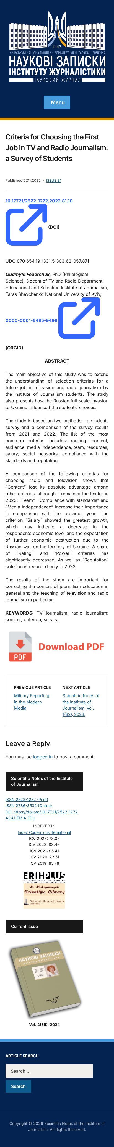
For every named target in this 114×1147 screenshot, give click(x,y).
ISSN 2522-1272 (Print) (27, 799)
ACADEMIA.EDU (20, 818)
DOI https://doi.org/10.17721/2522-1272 (42, 812)
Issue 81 (53, 180)
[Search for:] (57, 1071)
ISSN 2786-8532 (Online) (29, 805)
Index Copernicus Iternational (44, 832)
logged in (43, 757)
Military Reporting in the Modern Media (31, 702)
